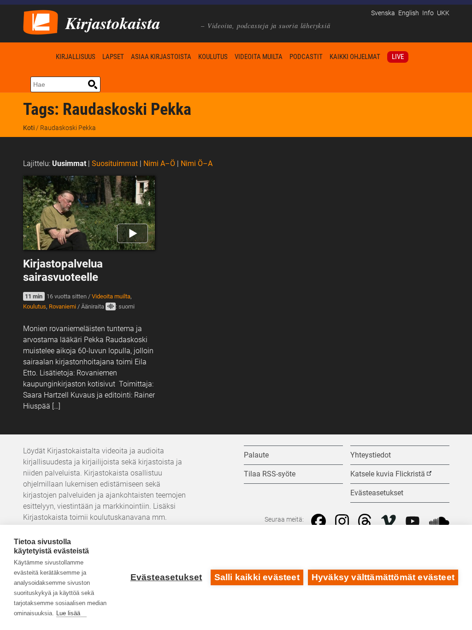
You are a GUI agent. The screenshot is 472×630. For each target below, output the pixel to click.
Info (428, 13)
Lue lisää (68, 613)
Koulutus (213, 57)
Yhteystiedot (370, 455)
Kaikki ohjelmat (355, 57)
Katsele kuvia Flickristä (387, 474)
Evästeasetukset (166, 577)
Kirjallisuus (75, 57)
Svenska (383, 13)
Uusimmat (69, 163)
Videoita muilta (259, 57)
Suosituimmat (115, 163)
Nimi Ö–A (196, 163)
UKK (443, 13)
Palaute (256, 455)
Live (398, 57)
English (408, 13)
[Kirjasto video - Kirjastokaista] (40, 21)
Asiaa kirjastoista (161, 57)
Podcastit (306, 57)
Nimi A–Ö (159, 163)
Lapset (113, 57)
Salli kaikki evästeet (257, 577)
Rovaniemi (62, 306)
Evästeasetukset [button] (376, 492)
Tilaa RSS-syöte (269, 474)
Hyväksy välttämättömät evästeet (383, 577)
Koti (38, 56)
